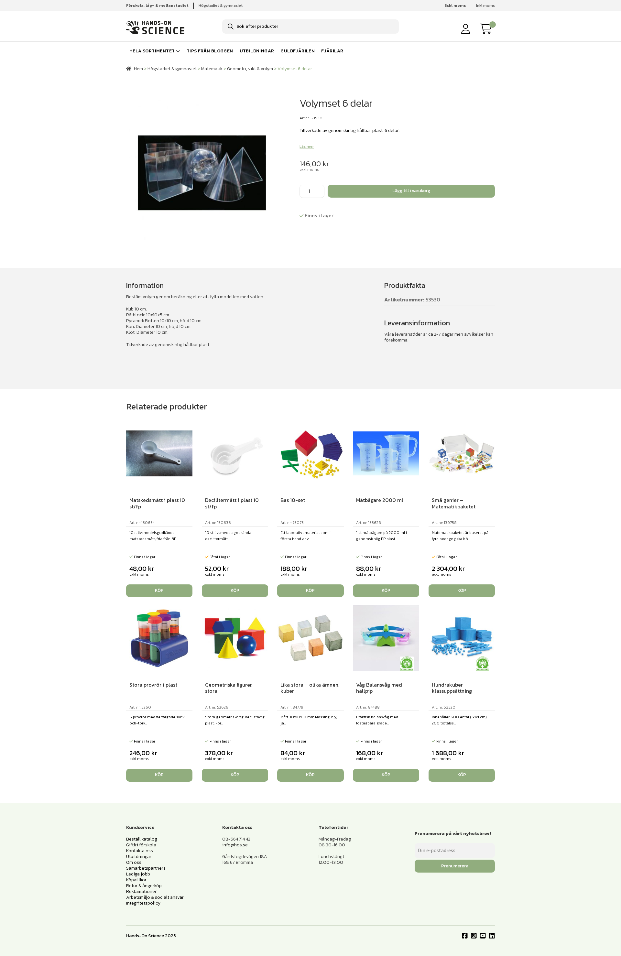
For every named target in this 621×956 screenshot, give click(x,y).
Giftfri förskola (141, 845)
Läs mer (307, 146)
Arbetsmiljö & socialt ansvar (155, 897)
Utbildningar (257, 51)
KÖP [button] (159, 590)
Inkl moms (485, 5)
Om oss (133, 862)
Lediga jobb (138, 874)
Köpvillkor (136, 879)
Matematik (212, 68)
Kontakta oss (139, 850)
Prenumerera (454, 866)
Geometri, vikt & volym (250, 68)
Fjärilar (332, 51)
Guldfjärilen (297, 51)
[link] (488, 29)
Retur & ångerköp (144, 885)
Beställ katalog (141, 839)
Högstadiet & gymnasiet (221, 5)
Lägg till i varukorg (411, 190)
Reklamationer (141, 891)
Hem (138, 68)
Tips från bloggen (210, 51)
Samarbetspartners (146, 868)
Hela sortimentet (152, 51)
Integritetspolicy (143, 903)
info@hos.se (235, 845)
